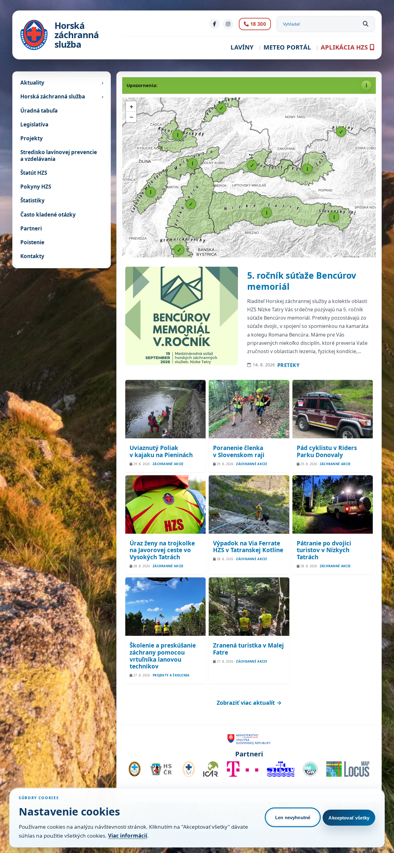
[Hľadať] (365, 24)
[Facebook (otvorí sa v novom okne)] (214, 24)
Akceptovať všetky (348, 817)
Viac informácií (127, 835)
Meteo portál (287, 47)
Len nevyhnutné (292, 817)
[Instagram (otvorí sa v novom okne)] (228, 24)
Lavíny (242, 47)
